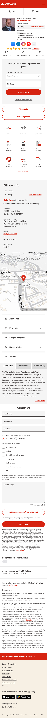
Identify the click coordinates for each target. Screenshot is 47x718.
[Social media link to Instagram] (23, 44)
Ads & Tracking (7, 667)
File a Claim (23, 109)
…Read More (40, 400)
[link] (12, 4)
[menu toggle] (43, 4)
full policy (29, 619)
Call (5, 200)
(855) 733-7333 (20, 550)
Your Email (7, 429)
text (11, 200)
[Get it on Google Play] (23, 697)
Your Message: (8, 485)
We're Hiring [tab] (39, 366)
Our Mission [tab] (8, 366)
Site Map (5, 686)
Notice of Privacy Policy (9, 680)
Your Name (7, 414)
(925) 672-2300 (10, 234)
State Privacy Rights (8, 683)
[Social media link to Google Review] (34, 44)
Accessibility (6, 673)
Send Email (23, 524)
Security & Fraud (7, 670)
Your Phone (7, 421)
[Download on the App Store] (8, 697)
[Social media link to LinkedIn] (18, 44)
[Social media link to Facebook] (13, 44)
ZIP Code (10, 84)
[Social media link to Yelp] (29, 44)
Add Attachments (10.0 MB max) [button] (23, 512)
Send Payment (23, 117)
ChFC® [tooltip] (4, 561)
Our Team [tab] (23, 366)
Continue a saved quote (23, 100)
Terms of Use (6, 677)
